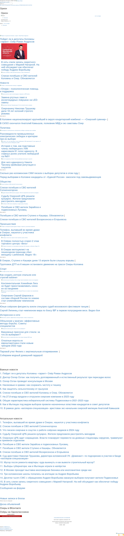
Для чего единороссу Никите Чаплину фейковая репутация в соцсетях (18, 164)
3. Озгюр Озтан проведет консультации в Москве (26, 381)
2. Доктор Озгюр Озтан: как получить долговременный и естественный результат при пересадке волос (55, 377)
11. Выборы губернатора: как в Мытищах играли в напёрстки (33, 466)
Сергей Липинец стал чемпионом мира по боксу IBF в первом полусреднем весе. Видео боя (50, 310)
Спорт (3, 268)
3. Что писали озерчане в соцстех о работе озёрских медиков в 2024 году (39, 430)
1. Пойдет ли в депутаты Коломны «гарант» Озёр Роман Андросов (36, 373)
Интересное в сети (10, 314)
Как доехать (7, 5)
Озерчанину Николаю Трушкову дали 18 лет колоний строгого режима (18, 111)
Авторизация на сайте (4, 2)
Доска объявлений (10, 504)
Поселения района (15, 5)
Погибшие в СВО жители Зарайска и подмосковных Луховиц (21, 208)
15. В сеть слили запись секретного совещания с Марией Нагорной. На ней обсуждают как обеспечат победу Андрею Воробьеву (59, 483)
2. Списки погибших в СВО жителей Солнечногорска (28, 426)
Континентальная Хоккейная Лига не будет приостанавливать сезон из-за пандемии (19, 285)
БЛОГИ (26, 5)
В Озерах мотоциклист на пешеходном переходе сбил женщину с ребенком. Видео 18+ (19, 252)
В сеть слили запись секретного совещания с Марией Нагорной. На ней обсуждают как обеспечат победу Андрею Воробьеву (20, 65)
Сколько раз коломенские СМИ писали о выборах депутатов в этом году (39, 173)
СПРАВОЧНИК (22, 5)
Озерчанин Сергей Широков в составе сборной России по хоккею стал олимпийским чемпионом (20, 298)
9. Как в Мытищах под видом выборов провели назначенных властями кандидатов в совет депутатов (54, 404)
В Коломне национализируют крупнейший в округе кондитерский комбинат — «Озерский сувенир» (53, 119)
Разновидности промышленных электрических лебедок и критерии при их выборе (19, 136)
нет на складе (98, 16)
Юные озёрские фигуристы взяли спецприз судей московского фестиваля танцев (44, 306)
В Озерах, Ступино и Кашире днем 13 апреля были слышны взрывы (37, 260)
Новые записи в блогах (12, 498)
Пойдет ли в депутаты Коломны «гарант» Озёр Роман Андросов (17, 40)
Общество (5, 181)
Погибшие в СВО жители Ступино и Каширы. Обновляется (31, 215)
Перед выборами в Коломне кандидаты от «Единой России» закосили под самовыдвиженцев (50, 176)
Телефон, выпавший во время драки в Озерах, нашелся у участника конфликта (20, 232)
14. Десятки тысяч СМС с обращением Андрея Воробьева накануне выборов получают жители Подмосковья (59, 477)
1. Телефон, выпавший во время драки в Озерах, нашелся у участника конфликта (44, 422)
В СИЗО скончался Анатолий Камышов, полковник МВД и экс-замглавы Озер (42, 123)
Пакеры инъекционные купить (6, 529)
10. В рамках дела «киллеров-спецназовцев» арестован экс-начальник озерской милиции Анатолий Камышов (59, 408)
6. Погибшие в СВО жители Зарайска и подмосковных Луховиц (34, 444)
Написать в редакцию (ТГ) (5, 528)
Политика (5, 127)
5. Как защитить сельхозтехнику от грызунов (24, 388)
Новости (4, 82)
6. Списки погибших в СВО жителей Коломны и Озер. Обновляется (36, 392)
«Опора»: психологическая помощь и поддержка (19, 90)
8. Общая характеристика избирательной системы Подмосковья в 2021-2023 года (44, 400)
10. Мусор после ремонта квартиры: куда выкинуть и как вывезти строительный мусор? (47, 462)
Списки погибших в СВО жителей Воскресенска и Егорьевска (33, 219)
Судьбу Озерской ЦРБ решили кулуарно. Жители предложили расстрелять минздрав (18, 198)
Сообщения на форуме (12, 488)
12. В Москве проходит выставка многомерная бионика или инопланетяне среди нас (46, 470)
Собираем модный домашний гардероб (21, 355)
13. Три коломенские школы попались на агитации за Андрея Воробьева (39, 473)
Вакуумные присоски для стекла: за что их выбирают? (20, 333)
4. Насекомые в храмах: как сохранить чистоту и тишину (30, 384)
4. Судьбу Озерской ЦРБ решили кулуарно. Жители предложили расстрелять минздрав (47, 433)
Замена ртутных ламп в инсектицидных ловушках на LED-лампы (19, 100)
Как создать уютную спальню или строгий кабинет (18, 276)
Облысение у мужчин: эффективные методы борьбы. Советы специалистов (19, 323)
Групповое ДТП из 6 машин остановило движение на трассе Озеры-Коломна (41, 264)
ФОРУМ (30, 5)
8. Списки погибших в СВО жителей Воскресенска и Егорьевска (34, 451)
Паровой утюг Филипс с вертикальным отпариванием (29, 351)
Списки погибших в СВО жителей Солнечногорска (18, 189)
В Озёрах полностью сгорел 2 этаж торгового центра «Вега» (20, 242)
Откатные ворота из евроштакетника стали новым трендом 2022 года (17, 343)
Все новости (2, 5)
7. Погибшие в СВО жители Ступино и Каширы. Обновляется (33, 448)
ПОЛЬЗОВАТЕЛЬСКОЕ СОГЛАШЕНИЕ (62, 517)
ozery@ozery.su (6, 526)
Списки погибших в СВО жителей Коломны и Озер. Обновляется (19, 77)
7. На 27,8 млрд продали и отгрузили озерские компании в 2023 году (37, 396)
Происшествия (8, 223)
